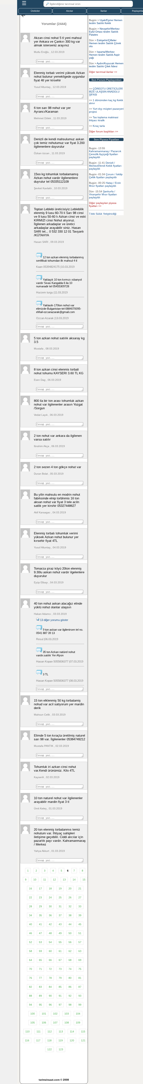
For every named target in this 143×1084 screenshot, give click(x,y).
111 (38, 1031)
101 (44, 1013)
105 (32, 1022)
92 (70, 995)
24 (50, 897)
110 (27, 1031)
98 (70, 1004)
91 (60, 995)
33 (79, 906)
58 (30, 951)
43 (60, 924)
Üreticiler (35, 11)
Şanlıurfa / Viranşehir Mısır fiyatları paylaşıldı (103, 194)
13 (64, 879)
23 (40, 897)
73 (60, 968)
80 (70, 977)
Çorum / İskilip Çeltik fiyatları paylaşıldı (106, 176)
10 (34, 879)
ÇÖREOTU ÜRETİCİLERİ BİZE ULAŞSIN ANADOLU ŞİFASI (106, 91)
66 (50, 960)
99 (79, 1004)
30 (50, 906)
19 (60, 888)
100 (32, 1013)
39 (79, 915)
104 (78, 1013)
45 (79, 924)
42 (50, 924)
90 (50, 995)
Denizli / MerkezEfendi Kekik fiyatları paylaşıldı (105, 165)
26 (70, 897)
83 (40, 986)
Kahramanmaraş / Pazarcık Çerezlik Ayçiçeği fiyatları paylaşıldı (105, 154)
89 (40, 995)
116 (27, 1040)
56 (70, 942)
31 (60, 906)
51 (79, 933)
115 (83, 1031)
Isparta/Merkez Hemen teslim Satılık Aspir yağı (104, 54)
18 (50, 888)
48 (50, 933)
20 (70, 888)
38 (70, 915)
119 (60, 1040)
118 (49, 1040)
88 (30, 995)
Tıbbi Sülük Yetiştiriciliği (102, 213)
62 (70, 951)
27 (79, 897)
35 (40, 915)
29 (40, 906)
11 (44, 879)
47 (40, 933)
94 (30, 1004)
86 (70, 986)
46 (30, 933)
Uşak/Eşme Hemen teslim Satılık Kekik (105, 22)
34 (30, 915)
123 (61, 1049)
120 (72, 1040)
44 (70, 924)
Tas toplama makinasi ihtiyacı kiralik (103, 119)
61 (60, 951)
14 (74, 879)
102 (55, 1013)
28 (30, 906)
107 (55, 1022)
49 (60, 933)
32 (70, 906)
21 (79, 888)
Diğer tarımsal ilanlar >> (103, 71)
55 (60, 942)
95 (40, 1004)
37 (60, 915)
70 (30, 968)
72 (50, 968)
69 (79, 960)
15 (83, 879)
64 (30, 960)
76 (30, 977)
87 (79, 986)
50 (70, 933)
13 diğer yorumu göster (53, 620)
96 (50, 1004)
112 (49, 1031)
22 (30, 897)
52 (30, 942)
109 (78, 1022)
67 (60, 960)
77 (40, 977)
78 (50, 977)
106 (44, 1022)
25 (60, 897)
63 (79, 951)
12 (54, 879)
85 (60, 986)
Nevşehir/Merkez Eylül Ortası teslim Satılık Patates (104, 31)
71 (40, 968)
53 (40, 942)
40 (30, 924)
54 (50, 942)
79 (60, 977)
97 (60, 1004)
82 (30, 986)
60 (50, 951)
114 (72, 1031)
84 (50, 986)
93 (79, 995)
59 (40, 951)
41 (40, 924)
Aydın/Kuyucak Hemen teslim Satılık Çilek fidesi (106, 65)
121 (83, 1040)
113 (61, 1031)
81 (79, 977)
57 (79, 942)
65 (40, 960)
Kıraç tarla (99, 125)
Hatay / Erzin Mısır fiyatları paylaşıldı (105, 184)
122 (49, 1049)
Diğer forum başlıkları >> (103, 131)
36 (50, 915)
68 (70, 960)
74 (70, 968)
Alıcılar (69, 11)
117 (38, 1040)
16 (30, 888)
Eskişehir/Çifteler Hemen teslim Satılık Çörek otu (105, 43)
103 (66, 1013)
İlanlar (104, 11)
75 (79, 968)
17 (40, 888)
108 (66, 1022)
